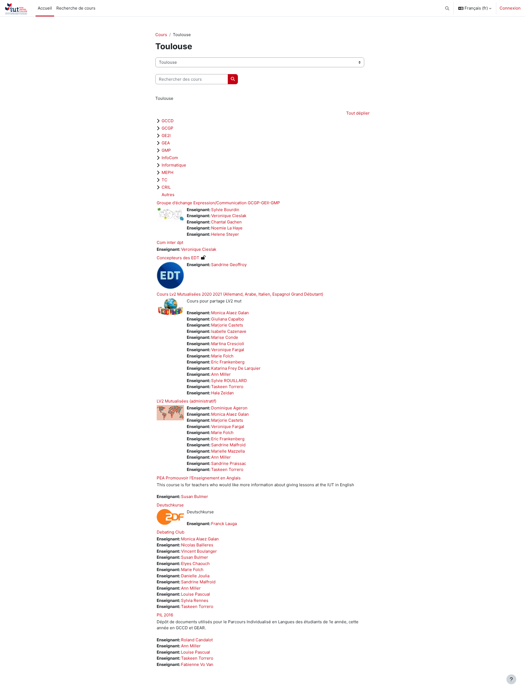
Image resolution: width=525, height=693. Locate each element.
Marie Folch (222, 356)
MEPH (167, 172)
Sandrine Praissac (228, 463)
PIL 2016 (165, 615)
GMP (166, 150)
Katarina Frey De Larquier (236, 368)
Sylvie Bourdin (225, 209)
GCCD (168, 120)
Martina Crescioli (227, 343)
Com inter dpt (170, 242)
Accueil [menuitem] (45, 8)
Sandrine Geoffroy (229, 264)
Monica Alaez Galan (230, 312)
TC (164, 179)
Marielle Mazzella (228, 451)
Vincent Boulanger (199, 551)
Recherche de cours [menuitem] (75, 8)
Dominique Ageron (229, 407)
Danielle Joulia (195, 575)
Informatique (174, 165)
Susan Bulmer (194, 496)
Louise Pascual (195, 594)
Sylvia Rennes (194, 600)
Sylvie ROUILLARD (229, 380)
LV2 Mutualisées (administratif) (186, 401)
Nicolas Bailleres (197, 545)
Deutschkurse (170, 505)
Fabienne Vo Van (197, 664)
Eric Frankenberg (227, 362)
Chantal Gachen (226, 222)
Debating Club (170, 532)
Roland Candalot (197, 639)
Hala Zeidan (222, 392)
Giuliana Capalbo (227, 319)
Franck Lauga (224, 523)
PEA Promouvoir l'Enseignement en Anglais (199, 478)
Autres (168, 194)
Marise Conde (224, 337)
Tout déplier (358, 113)
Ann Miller (221, 374)
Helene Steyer (225, 234)
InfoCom (170, 157)
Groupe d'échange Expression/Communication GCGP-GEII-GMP (218, 202)
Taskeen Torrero (227, 386)
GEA (166, 142)
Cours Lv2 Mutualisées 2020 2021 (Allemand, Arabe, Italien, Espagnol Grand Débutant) (240, 294)
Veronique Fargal (227, 349)
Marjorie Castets (227, 325)
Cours (161, 34)
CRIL (166, 187)
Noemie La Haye (227, 228)
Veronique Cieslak (228, 215)
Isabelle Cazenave (228, 331)
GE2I (166, 135)
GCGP (167, 128)
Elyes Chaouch (195, 563)
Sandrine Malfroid (228, 444)
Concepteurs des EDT (178, 257)
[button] (447, 8)
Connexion (510, 8)
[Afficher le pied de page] (511, 679)
